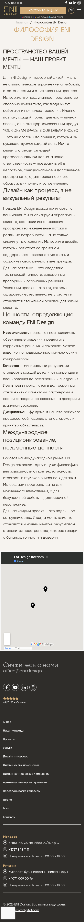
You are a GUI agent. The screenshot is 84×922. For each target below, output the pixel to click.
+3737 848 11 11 (12, 3)
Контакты (9, 817)
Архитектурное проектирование (25, 782)
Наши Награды (13, 730)
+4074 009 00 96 (21, 878)
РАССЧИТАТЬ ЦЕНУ (43, 10)
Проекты (8, 739)
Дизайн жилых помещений (21, 765)
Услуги (7, 747)
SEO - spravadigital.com (21, 910)
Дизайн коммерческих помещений (26, 774)
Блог (6, 808)
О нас (7, 722)
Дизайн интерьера (16, 756)
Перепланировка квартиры (21, 791)
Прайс (7, 799)
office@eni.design (22, 671)
